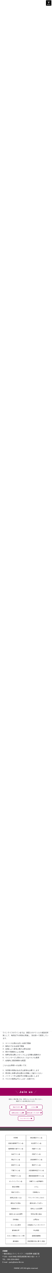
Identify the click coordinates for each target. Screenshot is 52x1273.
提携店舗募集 (36, 1236)
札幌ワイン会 (36, 1149)
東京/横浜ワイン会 (36, 1138)
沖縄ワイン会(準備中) (36, 1181)
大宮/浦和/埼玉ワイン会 (36, 1170)
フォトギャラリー (25, 1118)
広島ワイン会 (36, 1154)
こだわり (33, 1107)
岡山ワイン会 (15, 1159)
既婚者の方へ (15, 1208)
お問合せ (36, 1219)
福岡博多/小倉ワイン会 (15, 1149)
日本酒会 (16, 1219)
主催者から (36, 1192)
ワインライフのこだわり (36, 1198)
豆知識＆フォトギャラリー (36, 1225)
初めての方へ (17, 1107)
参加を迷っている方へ (33, 1112)
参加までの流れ (16, 1203)
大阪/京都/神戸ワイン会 (15, 1143)
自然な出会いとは (17, 1112)
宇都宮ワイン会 (16, 1176)
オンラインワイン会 (15, 1181)
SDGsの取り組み (36, 1214)
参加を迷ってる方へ (36, 1203)
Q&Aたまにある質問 (15, 1214)
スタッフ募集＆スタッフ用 (15, 1236)
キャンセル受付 (16, 1225)
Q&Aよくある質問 (36, 1208)
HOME (16, 1138)
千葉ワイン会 (15, 1170)
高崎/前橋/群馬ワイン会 (36, 1176)
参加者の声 (15, 1230)
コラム (36, 1187)
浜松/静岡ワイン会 (36, 1159)
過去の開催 (15, 1187)
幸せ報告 (36, 1230)
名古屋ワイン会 (36, 1143)
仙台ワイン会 (15, 1154)
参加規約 (16, 1241)
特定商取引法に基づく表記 (36, 1241)
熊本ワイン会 (36, 1165)
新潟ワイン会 (15, 1165)
